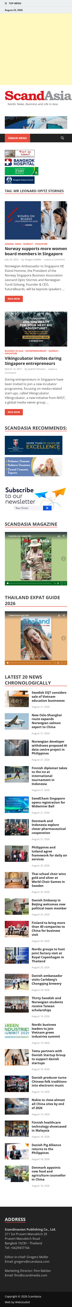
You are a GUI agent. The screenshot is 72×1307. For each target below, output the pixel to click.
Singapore (41, 243)
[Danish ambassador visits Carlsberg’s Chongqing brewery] (17, 976)
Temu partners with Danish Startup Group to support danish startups (48, 1057)
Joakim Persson (37, 369)
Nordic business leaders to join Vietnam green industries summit (46, 1031)
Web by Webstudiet (17, 1302)
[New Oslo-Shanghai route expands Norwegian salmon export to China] (17, 715)
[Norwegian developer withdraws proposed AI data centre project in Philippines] (17, 742)
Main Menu (18, 138)
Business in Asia (14, 350)
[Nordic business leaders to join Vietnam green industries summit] (17, 1025)
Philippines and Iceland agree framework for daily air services (49, 853)
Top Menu (15, 3)
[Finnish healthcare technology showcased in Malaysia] (17, 1123)
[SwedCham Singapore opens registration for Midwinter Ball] (17, 799)
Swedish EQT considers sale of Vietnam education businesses (49, 696)
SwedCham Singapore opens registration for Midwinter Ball (48, 802)
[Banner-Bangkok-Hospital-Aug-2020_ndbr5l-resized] (20, 165)
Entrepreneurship (36, 350)
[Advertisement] (36, 49)
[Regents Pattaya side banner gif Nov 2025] (33, 454)
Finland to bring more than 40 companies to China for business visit (48, 929)
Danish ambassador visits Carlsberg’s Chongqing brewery (47, 980)
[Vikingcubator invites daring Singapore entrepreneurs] (36, 330)
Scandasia (34, 1296)
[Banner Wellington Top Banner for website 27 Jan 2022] (20, 156)
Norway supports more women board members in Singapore (36, 251)
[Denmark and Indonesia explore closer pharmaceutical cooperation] (17, 821)
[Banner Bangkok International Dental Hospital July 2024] (33, 475)
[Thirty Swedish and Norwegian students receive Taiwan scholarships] (17, 998)
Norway (28, 243)
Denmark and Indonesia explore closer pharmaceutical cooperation (49, 827)
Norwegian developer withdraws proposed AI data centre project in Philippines (49, 747)
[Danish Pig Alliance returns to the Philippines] (17, 1145)
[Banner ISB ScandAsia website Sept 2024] (36, 128)
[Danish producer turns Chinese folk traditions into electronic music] (17, 1078)
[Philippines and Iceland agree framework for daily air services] (17, 848)
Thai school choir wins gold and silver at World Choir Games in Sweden (49, 880)
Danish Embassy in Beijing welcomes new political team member (49, 904)
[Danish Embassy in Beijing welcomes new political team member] (17, 901)
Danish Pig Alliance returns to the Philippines (46, 1149)
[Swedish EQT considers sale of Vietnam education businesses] (17, 693)
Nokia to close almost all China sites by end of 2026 (48, 1104)
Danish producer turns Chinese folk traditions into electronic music (49, 1081)
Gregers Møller (33, 259)
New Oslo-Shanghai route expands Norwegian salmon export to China (47, 721)
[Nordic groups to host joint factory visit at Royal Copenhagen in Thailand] (17, 949)
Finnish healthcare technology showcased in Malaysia (49, 1126)
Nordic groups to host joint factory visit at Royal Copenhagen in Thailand (48, 955)
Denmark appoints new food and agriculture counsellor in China (49, 1173)
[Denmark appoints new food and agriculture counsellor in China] (17, 1168)
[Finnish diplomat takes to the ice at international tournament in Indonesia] (17, 768)
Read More (12, 298)
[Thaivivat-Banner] (21, 174)
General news (13, 243)
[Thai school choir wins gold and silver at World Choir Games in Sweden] (17, 874)
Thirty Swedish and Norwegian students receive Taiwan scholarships (47, 1004)
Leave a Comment (54, 259)
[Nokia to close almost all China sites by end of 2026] (17, 1100)
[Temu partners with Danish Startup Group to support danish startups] (17, 1051)
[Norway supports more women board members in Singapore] (36, 221)
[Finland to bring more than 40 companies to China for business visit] (17, 923)
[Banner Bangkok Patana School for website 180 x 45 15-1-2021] (20, 183)
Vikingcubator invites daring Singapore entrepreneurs (33, 361)
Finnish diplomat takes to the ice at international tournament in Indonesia (49, 776)
